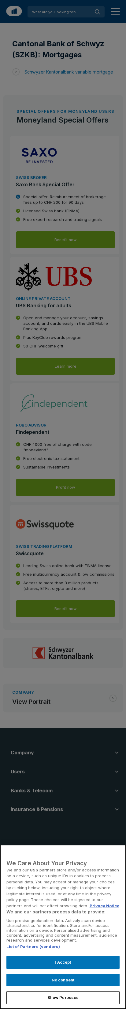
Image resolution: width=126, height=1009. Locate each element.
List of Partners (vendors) (33, 946)
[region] (63, 927)
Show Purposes (63, 997)
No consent (63, 979)
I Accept (63, 962)
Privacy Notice (104, 905)
